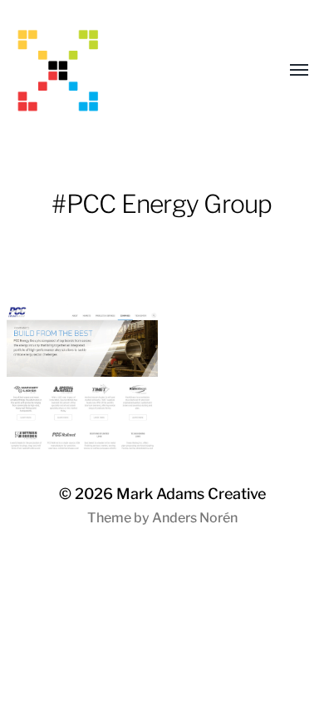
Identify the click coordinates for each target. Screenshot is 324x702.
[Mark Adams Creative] (129, 70)
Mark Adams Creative (191, 493)
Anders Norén (195, 518)
